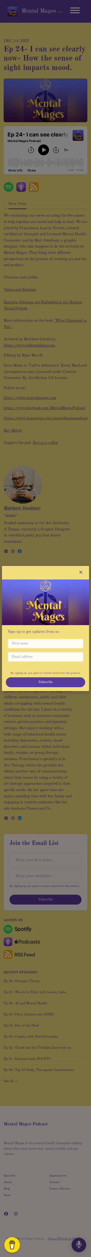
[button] (80, 573)
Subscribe (46, 682)
